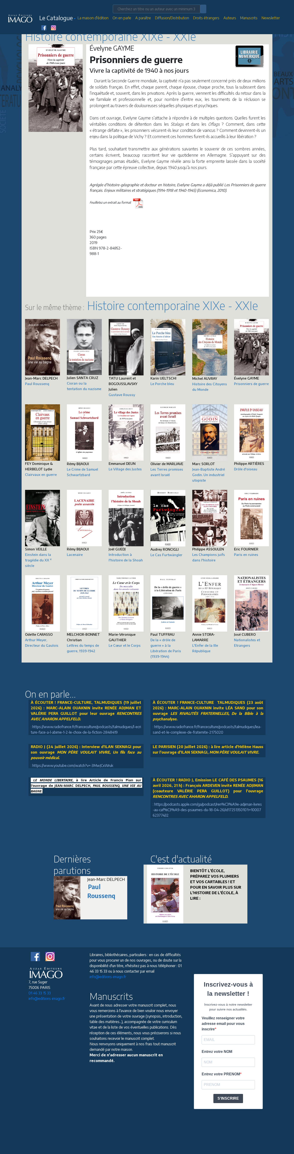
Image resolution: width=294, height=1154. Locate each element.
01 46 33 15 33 (39, 993)
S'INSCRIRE (228, 1098)
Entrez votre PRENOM (221, 1074)
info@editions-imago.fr (46, 998)
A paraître (143, 18)
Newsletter (271, 18)
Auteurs (229, 18)
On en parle (122, 18)
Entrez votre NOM (217, 1052)
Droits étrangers (206, 18)
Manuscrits (248, 18)
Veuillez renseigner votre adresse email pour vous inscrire (223, 1023)
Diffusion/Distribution (172, 18)
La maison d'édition (93, 18)
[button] (57, 19)
